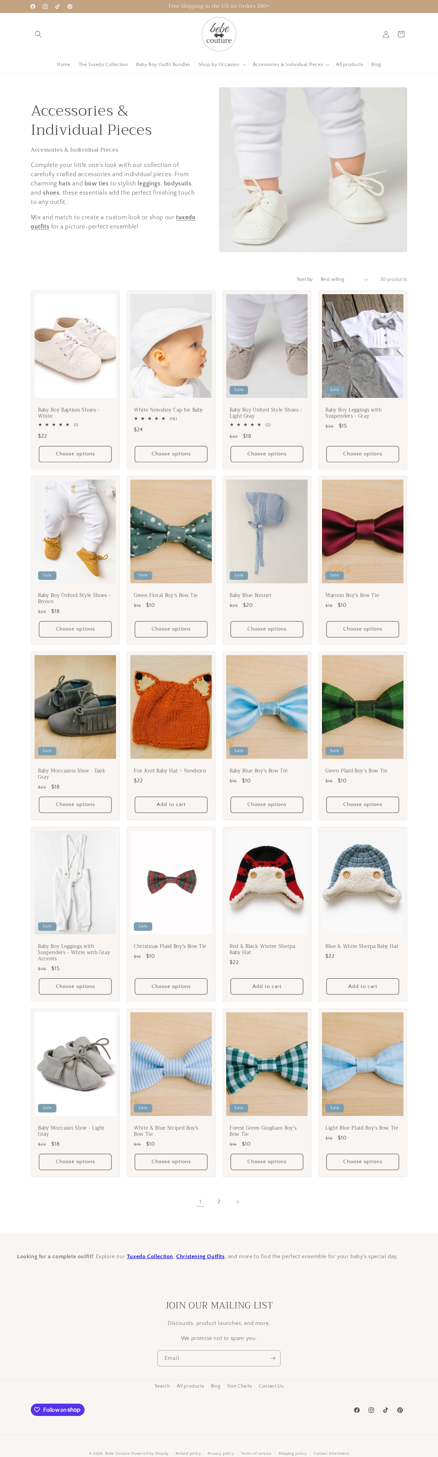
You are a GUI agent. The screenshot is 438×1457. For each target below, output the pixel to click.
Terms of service (256, 1453)
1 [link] (200, 1202)
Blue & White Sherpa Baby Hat (361, 947)
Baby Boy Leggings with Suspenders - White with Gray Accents (74, 953)
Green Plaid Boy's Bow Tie (356, 771)
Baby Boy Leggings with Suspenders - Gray (353, 413)
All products (190, 1386)
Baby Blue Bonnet (251, 596)
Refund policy (188, 1453)
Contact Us (271, 1386)
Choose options (75, 454)
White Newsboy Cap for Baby (168, 410)
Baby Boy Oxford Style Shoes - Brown (74, 599)
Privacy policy (221, 1453)
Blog (215, 1386)
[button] (38, 34)
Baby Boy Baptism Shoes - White (69, 413)
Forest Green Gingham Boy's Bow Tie (263, 1131)
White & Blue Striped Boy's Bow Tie (166, 1131)
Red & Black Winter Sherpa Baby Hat (262, 950)
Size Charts (239, 1386)
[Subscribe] (272, 1358)
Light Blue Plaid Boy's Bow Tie (361, 1128)
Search (162, 1386)
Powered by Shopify (150, 1454)
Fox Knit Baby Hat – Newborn (170, 771)
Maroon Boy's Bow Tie (352, 596)
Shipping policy (293, 1453)
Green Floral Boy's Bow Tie (166, 596)
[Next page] (237, 1201)
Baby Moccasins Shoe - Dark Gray (72, 774)
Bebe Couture (117, 1454)
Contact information (331, 1453)
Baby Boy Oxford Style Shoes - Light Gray (266, 413)
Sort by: (305, 279)
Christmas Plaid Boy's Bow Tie (170, 947)
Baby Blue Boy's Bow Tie (258, 771)
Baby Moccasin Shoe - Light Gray (71, 1131)
